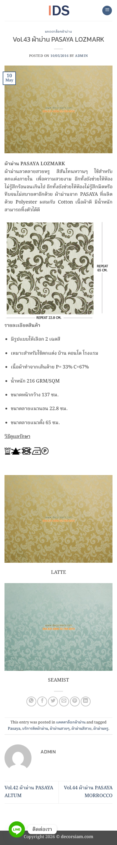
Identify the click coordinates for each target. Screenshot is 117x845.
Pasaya (14, 729)
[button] (107, 11)
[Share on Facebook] (42, 701)
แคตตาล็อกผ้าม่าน (58, 31)
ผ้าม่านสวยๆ (60, 729)
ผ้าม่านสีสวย (81, 729)
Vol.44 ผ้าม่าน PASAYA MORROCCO (88, 792)
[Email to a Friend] (64, 701)
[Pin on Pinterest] (75, 701)
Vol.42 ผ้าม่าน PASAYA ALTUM (28, 792)
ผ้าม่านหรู (100, 729)
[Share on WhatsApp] (31, 701)
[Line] (17, 829)
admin (81, 56)
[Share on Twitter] (53, 701)
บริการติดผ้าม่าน (35, 729)
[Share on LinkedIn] (86, 701)
